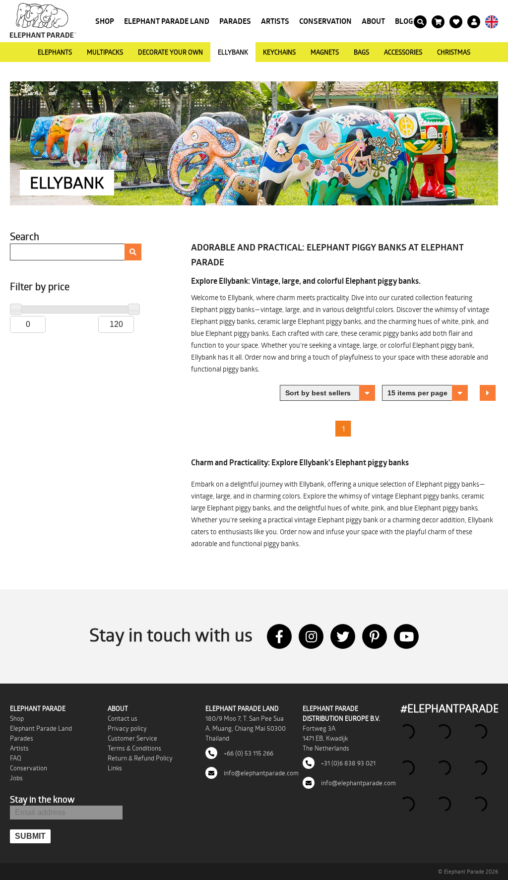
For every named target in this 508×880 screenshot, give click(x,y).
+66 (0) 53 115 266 (247, 753)
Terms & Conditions (134, 748)
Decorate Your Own (170, 52)
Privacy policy (127, 728)
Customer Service (132, 738)
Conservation (325, 21)
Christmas (453, 52)
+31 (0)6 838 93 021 (347, 762)
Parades (235, 21)
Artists (275, 21)
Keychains (279, 52)
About (373, 21)
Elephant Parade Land (166, 21)
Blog (404, 21)
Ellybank (233, 52)
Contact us (122, 718)
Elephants (55, 52)
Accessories (403, 52)
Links (115, 767)
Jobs (16, 777)
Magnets (325, 52)
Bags (361, 52)
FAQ (15, 758)
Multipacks (105, 52)
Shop (104, 21)
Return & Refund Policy (140, 758)
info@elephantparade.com (260, 772)
